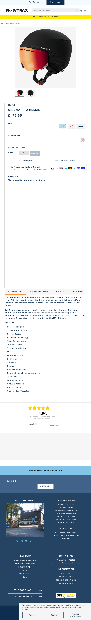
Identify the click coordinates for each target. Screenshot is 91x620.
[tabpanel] (45, 344)
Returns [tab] (78, 291)
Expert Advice (25, 574)
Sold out (35, 153)
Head (11, 105)
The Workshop (23, 597)
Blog (25, 570)
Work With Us (66, 577)
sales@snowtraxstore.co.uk (69, 563)
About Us (66, 573)
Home (2, 23)
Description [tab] (15, 291)
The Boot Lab (22, 590)
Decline (53, 615)
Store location (40, 169)
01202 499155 (69, 560)
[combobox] (56, 10)
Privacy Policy (66, 583)
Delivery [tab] (60, 291)
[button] (81, 11)
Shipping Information (25, 560)
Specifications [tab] (39, 291)
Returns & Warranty (25, 563)
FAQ (25, 577)
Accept (32, 615)
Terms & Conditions (66, 580)
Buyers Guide (25, 567)
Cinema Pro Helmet (13, 23)
